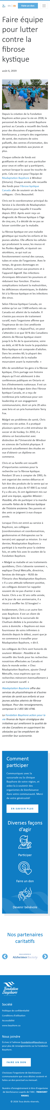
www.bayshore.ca (11, 1025)
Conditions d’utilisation (13, 1015)
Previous (5, 956)
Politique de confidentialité (15, 1010)
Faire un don (27, 5)
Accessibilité (8, 1020)
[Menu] (44, 6)
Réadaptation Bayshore (15, 177)
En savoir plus (22, 808)
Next (45, 956)
